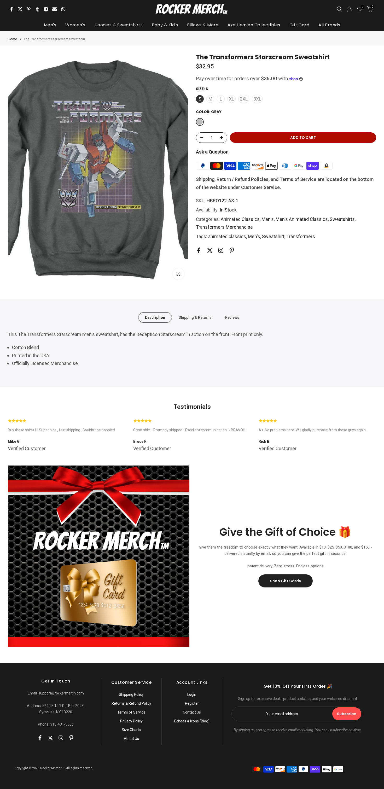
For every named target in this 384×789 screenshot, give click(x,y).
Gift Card (299, 25)
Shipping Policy (131, 694)
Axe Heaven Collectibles (254, 25)
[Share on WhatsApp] (63, 9)
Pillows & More (202, 25)
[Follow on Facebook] (199, 250)
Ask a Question (212, 152)
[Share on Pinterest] (28, 9)
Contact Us (192, 712)
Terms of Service (131, 712)
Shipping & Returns (195, 317)
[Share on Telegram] (46, 9)
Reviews (232, 317)
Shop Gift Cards (285, 581)
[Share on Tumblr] (37, 9)
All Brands (329, 25)
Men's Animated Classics (302, 219)
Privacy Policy (131, 721)
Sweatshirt (273, 236)
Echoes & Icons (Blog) (192, 721)
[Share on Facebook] (11, 9)
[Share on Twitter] (20, 9)
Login (191, 694)
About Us (131, 739)
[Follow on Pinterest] (232, 250)
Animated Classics (240, 219)
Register (192, 703)
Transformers (300, 236)
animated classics (227, 236)
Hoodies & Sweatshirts (119, 25)
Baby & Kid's (165, 25)
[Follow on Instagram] (221, 250)
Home (12, 39)
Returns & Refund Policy (131, 703)
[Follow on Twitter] (210, 250)
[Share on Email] (54, 9)
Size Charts (131, 730)
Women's (75, 25)
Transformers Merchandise (224, 227)
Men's (50, 25)
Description (155, 317)
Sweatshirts (342, 219)
